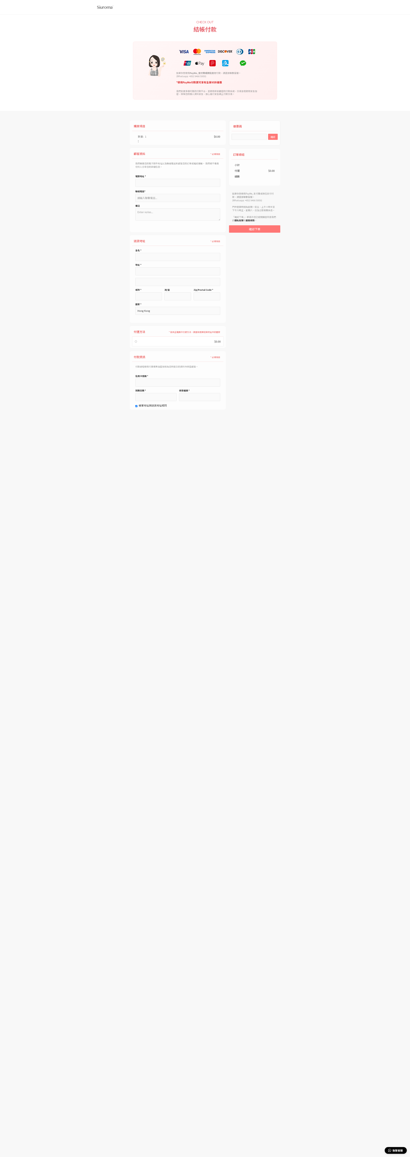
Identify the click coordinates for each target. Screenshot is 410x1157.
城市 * (138, 289)
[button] (396, 1150)
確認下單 (254, 229)
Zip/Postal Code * (203, 289)
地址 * (138, 264)
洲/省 (167, 289)
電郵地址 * (140, 176)
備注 (137, 205)
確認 (273, 137)
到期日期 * (140, 390)
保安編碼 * (184, 390)
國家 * (138, 304)
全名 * (138, 250)
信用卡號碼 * (141, 376)
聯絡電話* (140, 191)
